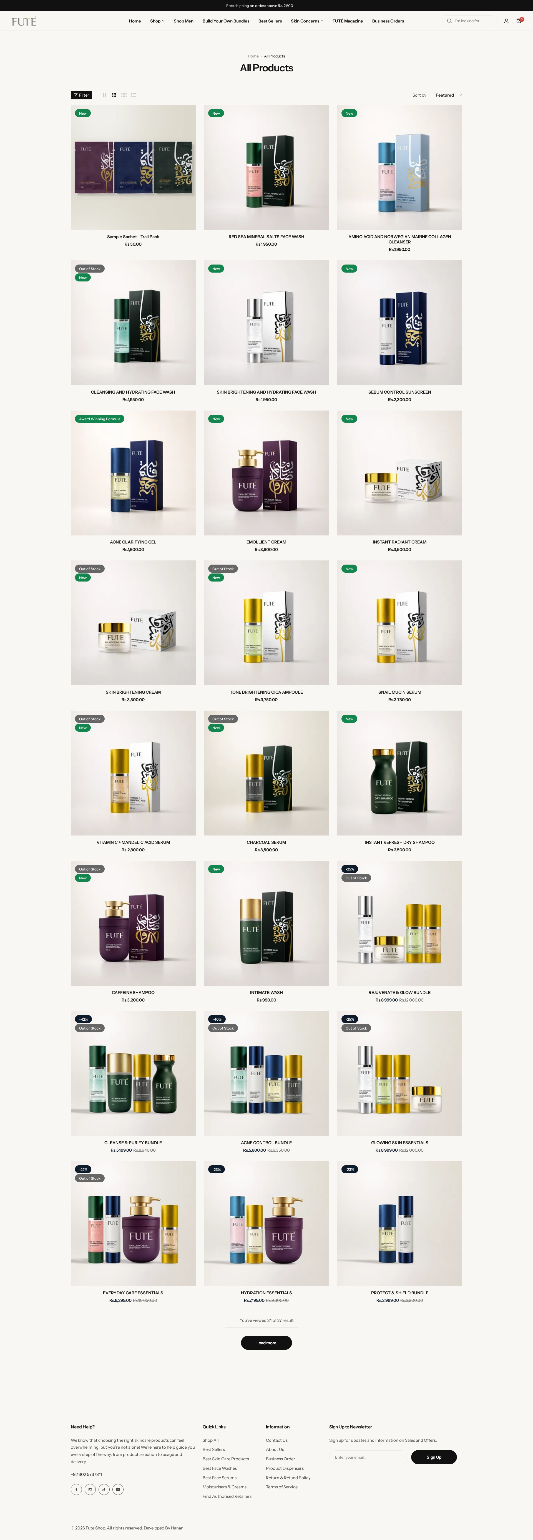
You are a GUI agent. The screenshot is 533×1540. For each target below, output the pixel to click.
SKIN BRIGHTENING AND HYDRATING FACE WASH (266, 392)
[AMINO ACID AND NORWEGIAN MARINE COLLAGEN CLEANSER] (399, 167)
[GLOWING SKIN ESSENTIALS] (399, 1073)
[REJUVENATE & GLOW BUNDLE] (399, 923)
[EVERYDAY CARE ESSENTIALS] (133, 1223)
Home (253, 56)
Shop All (211, 1440)
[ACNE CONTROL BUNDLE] (266, 1073)
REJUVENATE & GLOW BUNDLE (400, 992)
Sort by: (420, 95)
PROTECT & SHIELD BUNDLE (399, 1292)
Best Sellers (214, 1449)
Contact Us (277, 1440)
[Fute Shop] (23, 20)
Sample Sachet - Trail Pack (133, 236)
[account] (506, 21)
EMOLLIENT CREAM (266, 542)
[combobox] (469, 20)
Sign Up (434, 1457)
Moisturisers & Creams (225, 1486)
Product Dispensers (285, 1468)
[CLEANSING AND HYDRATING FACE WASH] (133, 322)
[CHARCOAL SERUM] (266, 773)
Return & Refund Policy (288, 1477)
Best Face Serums (220, 1477)
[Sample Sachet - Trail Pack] (133, 167)
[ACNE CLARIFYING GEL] (133, 473)
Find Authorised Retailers (227, 1496)
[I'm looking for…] (449, 20)
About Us (275, 1449)
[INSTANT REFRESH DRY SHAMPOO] (399, 773)
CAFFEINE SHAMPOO (133, 992)
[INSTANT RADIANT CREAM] (399, 473)
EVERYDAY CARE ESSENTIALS (133, 1292)
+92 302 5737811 (86, 1474)
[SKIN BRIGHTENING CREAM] (133, 622)
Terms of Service (282, 1486)
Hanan (177, 1528)
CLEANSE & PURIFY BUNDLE (133, 1142)
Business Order (280, 1458)
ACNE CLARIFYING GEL (133, 542)
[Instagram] (90, 1489)
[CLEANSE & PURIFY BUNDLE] (133, 1073)
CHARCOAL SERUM (266, 842)
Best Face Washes (220, 1468)
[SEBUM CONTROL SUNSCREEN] (399, 322)
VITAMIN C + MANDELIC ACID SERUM (133, 842)
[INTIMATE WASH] (266, 923)
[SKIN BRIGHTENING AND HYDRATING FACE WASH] (266, 322)
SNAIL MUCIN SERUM (399, 692)
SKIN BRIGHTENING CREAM (133, 692)
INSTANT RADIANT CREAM (399, 542)
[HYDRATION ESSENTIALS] (266, 1223)
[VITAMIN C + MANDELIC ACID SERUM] (133, 773)
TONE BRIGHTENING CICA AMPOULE (266, 692)
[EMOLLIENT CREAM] (266, 473)
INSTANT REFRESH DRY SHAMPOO (400, 842)
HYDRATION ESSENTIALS (266, 1292)
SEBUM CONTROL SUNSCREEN (399, 392)
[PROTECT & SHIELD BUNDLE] (399, 1223)
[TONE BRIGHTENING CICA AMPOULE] (266, 622)
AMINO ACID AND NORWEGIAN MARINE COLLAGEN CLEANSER (399, 239)
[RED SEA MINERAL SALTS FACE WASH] (266, 167)
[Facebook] (76, 1489)
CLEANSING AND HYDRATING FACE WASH (133, 392)
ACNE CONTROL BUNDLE (266, 1142)
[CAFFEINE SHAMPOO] (133, 923)
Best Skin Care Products (226, 1458)
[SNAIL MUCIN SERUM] (399, 622)
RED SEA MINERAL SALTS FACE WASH (266, 236)
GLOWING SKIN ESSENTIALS (399, 1142)
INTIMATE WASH (266, 992)
